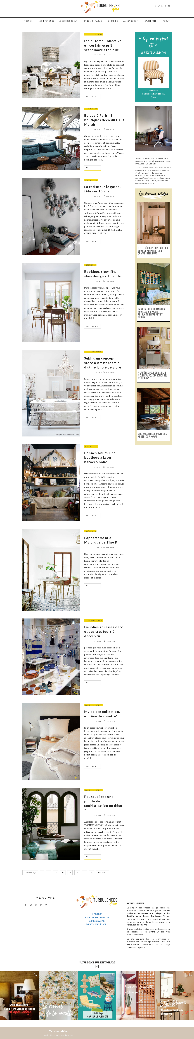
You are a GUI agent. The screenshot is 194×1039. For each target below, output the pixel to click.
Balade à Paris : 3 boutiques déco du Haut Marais (104, 119)
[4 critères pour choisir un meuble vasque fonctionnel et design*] (153, 348)
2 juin (97, 467)
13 (63, 873)
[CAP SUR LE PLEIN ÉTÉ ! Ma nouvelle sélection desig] (97, 995)
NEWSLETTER (150, 21)
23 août (97, 55)
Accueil (28, 21)
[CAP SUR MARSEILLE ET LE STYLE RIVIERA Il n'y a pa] (174, 995)
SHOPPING (113, 21)
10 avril (97, 641)
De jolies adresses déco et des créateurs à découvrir (104, 631)
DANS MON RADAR (93, 21)
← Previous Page (30, 873)
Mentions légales (97, 924)
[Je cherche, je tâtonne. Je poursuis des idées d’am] (19, 995)
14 (70, 873)
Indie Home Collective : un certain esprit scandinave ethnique (104, 45)
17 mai (97, 547)
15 (77, 873)
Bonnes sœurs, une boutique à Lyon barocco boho (100, 457)
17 (92, 873)
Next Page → (102, 873)
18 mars (97, 721)
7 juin (97, 372)
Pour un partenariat (97, 917)
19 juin (97, 196)
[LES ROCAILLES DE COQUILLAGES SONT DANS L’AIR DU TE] (58, 995)
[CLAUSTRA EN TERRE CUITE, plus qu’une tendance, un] (135, 995)
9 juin (97, 281)
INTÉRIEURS (90, 265)
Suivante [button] (167, 78)
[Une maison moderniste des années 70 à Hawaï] (153, 409)
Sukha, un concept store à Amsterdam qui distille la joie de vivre (103, 362)
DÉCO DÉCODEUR (68, 21)
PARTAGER (110, 55)
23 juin (97, 129)
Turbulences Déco (58, 1031)
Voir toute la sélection (153, 52)
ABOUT (166, 21)
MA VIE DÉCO (91, 109)
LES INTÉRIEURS (46, 21)
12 (55, 873)
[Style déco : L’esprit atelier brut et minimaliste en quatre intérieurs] (153, 223)
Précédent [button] (139, 78)
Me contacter (97, 920)
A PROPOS (97, 914)
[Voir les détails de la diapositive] (153, 72)
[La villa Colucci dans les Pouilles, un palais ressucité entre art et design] (153, 284)
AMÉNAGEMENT (131, 21)
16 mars (97, 815)
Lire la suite (92, 97)
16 (84, 873)
